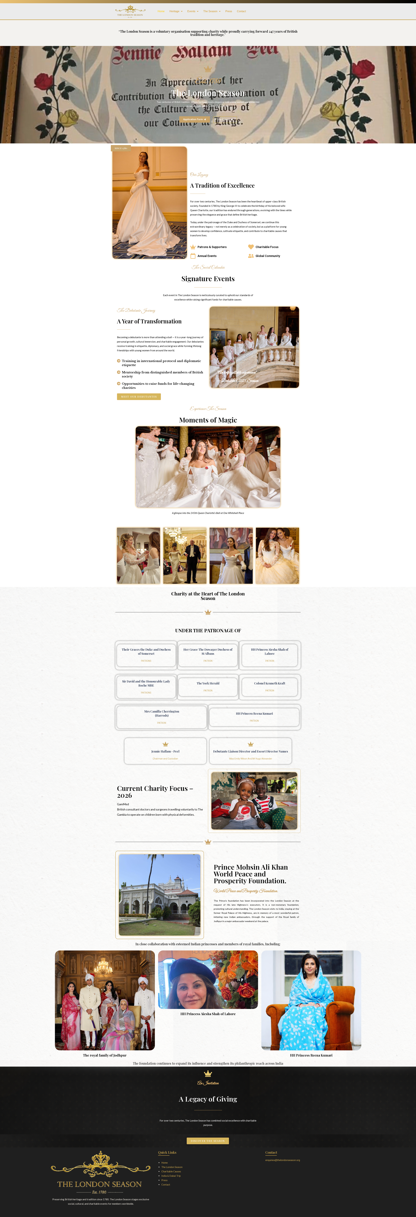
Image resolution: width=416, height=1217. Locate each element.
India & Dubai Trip (171, 1175)
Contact (241, 11)
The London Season (171, 1167)
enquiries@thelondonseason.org (282, 1160)
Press (228, 11)
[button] (176, 11)
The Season (210, 11)
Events (191, 11)
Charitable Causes (171, 1171)
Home (161, 11)
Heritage (174, 11)
